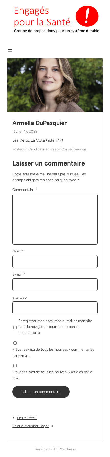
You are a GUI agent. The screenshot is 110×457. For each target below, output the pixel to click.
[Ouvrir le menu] (10, 50)
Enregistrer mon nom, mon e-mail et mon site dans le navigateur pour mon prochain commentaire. (55, 327)
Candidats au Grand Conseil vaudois (57, 149)
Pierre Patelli (27, 418)
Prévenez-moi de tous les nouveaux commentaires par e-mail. (53, 352)
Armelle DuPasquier (39, 122)
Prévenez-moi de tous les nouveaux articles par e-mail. (53, 375)
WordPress (67, 449)
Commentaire (24, 190)
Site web (19, 297)
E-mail (18, 274)
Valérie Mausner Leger (30, 426)
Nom (17, 251)
